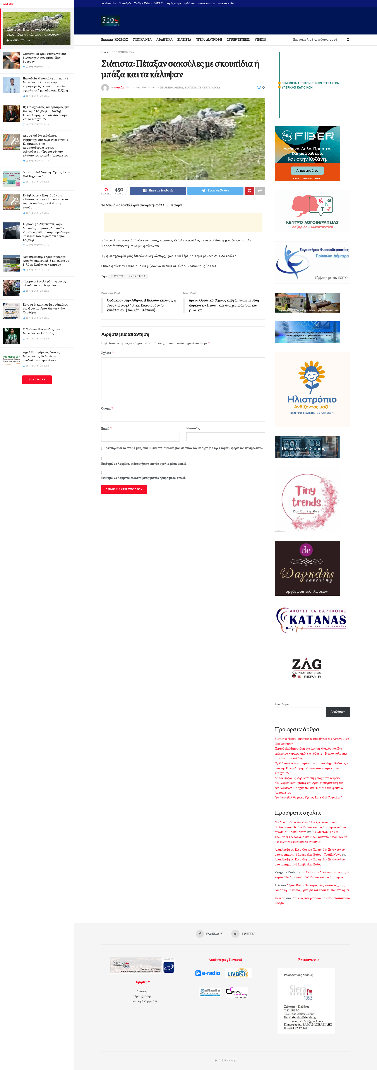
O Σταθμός (125, 3)
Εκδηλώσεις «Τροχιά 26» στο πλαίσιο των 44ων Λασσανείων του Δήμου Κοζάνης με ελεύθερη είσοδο (46, 202)
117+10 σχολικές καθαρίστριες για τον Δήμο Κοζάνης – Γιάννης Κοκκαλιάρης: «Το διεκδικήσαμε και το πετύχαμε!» (46, 113)
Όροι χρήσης (142, 996)
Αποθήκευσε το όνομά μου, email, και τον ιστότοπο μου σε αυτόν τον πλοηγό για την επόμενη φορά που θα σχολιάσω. (184, 448)
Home (104, 52)
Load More (37, 379)
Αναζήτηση (282, 704)
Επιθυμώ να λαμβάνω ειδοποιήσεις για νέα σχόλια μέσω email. (144, 464)
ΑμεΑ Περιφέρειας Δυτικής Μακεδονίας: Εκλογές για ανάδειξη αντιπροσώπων (41, 357)
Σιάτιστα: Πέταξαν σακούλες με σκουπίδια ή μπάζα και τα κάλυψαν (34, 32)
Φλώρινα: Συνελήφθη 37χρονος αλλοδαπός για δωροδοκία (44, 284)
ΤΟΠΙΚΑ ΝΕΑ (142, 40)
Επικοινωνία (226, 3)
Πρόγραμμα (174, 3)
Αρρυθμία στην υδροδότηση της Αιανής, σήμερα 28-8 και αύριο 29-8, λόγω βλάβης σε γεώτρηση (46, 261)
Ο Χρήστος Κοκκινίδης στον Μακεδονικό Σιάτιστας (42, 331)
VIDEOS (260, 40)
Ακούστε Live (108, 3)
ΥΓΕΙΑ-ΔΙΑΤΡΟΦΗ (209, 40)
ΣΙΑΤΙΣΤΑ (184, 40)
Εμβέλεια (189, 3)
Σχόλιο (107, 353)
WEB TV (159, 3)
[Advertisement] (183, 222)
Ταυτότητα (142, 991)
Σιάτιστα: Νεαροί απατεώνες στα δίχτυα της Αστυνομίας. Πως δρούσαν (44, 58)
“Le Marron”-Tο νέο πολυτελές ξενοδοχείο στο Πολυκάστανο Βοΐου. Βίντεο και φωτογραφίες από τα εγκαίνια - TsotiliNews (310, 827)
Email (106, 428)
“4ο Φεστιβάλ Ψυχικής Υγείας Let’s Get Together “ (46, 174)
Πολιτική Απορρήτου (143, 1001)
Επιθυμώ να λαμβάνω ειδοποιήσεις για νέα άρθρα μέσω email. (143, 478)
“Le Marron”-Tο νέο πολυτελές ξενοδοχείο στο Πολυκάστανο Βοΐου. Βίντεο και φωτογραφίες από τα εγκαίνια (311, 837)
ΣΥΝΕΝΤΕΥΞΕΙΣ (238, 40)
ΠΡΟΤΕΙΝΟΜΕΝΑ (122, 52)
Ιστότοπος (193, 428)
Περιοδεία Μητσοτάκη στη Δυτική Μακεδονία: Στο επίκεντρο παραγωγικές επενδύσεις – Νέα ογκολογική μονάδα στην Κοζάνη (45, 85)
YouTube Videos (143, 3)
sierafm (119, 88)
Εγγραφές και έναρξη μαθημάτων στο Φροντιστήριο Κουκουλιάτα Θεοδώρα (45, 309)
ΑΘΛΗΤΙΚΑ (164, 40)
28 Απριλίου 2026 (143, 88)
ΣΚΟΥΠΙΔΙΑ (137, 276)
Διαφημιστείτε (206, 3)
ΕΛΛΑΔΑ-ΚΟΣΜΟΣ (114, 40)
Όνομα (107, 408)
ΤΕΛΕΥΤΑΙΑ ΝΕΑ (209, 88)
